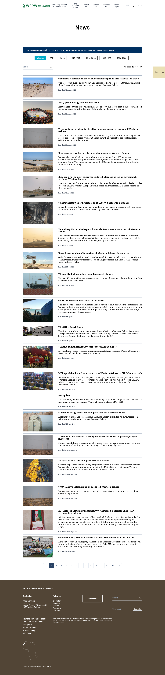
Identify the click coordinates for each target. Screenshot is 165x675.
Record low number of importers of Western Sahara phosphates (93, 253)
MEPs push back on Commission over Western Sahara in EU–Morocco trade (100, 373)
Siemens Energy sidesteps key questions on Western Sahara (91, 412)
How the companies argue (35, 619)
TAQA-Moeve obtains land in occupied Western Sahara (88, 486)
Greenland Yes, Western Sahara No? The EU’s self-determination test (96, 537)
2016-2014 (91, 58)
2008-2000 (121, 58)
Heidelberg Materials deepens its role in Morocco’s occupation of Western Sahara (99, 230)
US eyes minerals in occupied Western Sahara (83, 460)
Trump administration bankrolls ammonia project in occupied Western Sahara (98, 130)
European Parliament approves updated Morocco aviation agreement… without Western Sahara (97, 178)
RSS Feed (27, 633)
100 (140, 67)
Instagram (57, 603)
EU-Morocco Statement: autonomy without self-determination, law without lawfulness (96, 511)
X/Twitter (57, 601)
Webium (49, 666)
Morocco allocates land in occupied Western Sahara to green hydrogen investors (97, 437)
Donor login (116, 6)
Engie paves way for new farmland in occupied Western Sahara (94, 153)
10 (96, 566)
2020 (62, 58)
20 (133, 67)
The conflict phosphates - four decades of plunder (86, 274)
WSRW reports (29, 627)
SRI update (64, 395)
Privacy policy (29, 630)
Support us (159, 72)
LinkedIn (56, 610)
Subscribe (137, 609)
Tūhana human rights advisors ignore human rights (87, 346)
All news (40, 58)
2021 (52, 58)
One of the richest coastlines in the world (81, 300)
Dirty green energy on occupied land (78, 102)
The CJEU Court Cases (70, 327)
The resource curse (75, 6)
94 (113, 566)
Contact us (106, 6)
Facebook (57, 608)
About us (86, 6)
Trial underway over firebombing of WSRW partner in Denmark (93, 202)
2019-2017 (75, 58)
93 (107, 566)
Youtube (56, 606)
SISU (31, 666)
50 (136, 67)
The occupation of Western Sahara (59, 6)
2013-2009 (106, 58)
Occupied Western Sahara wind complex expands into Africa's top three (98, 78)
